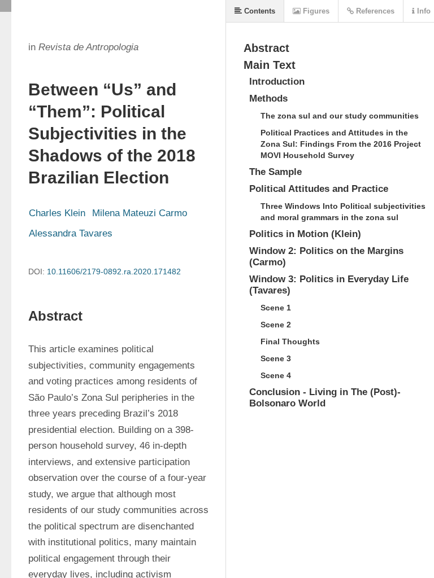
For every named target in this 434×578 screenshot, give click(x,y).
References (374, 11)
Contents (258, 11)
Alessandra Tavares (70, 233)
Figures (315, 11)
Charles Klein (57, 213)
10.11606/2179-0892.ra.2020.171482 (114, 271)
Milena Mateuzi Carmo (139, 213)
